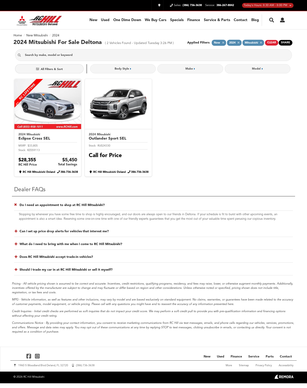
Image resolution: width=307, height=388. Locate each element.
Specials (177, 20)
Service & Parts (217, 20)
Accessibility (286, 365)
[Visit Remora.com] (284, 377)
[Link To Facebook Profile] (29, 356)
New (93, 20)
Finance (193, 20)
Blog (255, 20)
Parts (270, 356)
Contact (240, 20)
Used (105, 20)
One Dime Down (127, 20)
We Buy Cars (155, 20)
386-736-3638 (69, 172)
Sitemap (244, 365)
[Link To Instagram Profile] (37, 356)
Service (253, 356)
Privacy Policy (264, 365)
